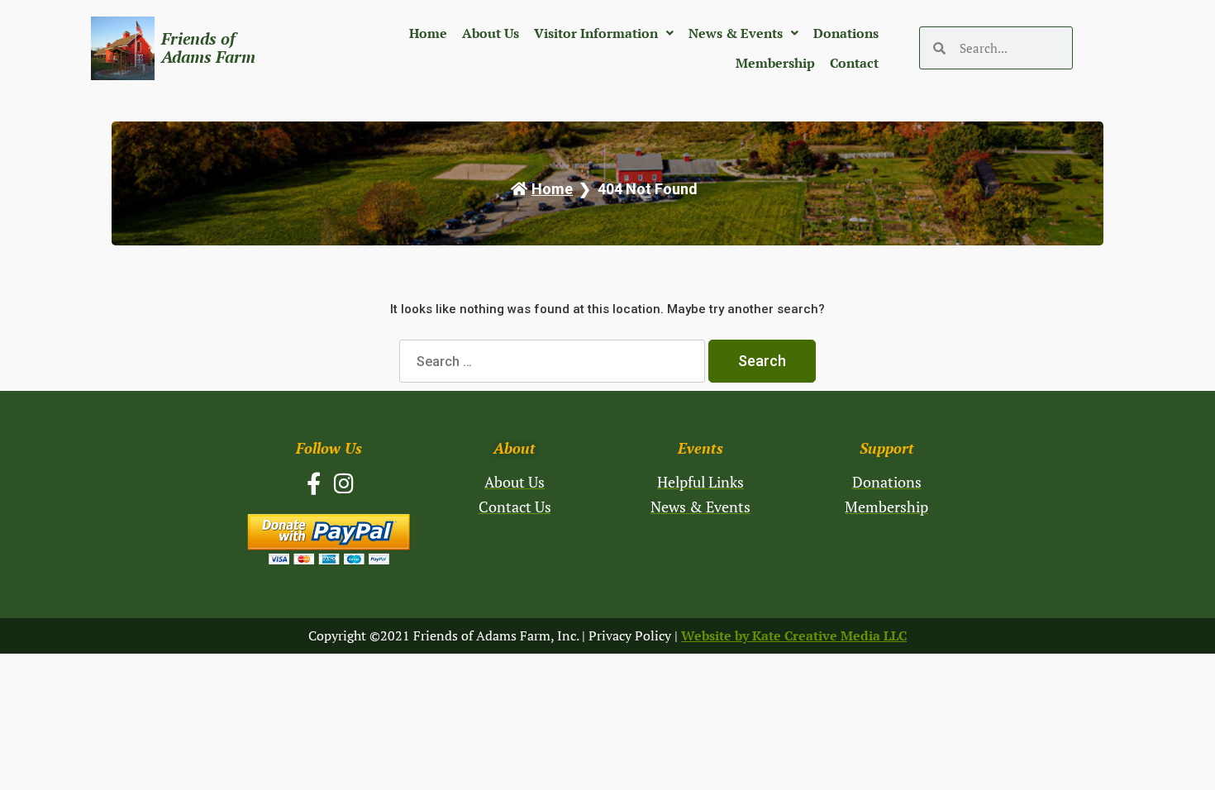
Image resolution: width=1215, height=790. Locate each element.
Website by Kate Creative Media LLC (794, 635)
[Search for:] (553, 361)
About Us (490, 33)
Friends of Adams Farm (208, 47)
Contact (854, 63)
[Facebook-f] (314, 483)
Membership (775, 63)
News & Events (735, 33)
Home (428, 33)
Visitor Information (596, 33)
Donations (846, 33)
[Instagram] (344, 483)
